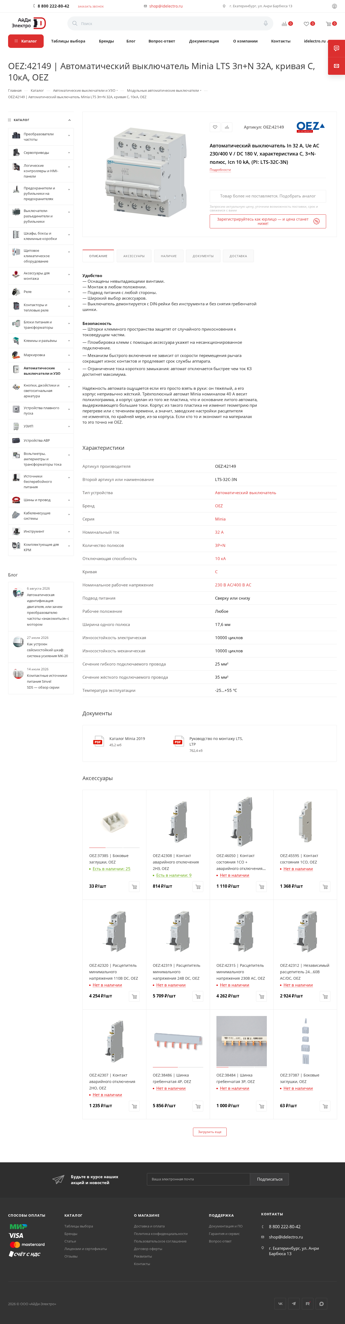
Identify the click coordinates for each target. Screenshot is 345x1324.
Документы (203, 256)
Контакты (142, 1263)
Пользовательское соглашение (160, 1241)
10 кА (220, 558)
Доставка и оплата (149, 1226)
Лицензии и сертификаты (85, 1248)
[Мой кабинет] (334, 6)
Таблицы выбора (78, 1226)
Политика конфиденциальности (161, 1233)
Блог (13, 575)
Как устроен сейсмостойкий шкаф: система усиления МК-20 (47, 650)
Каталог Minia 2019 (127, 738)
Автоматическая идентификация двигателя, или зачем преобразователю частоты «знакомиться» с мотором (48, 609)
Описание (98, 256)
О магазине (146, 1215)
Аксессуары (134, 256)
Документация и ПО (226, 1226)
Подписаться (269, 1179)
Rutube (307, 1303)
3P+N (220, 545)
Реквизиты (143, 1256)
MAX (321, 1303)
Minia (220, 519)
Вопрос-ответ (220, 1241)
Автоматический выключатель (245, 492)
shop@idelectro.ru (166, 6)
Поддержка (221, 1215)
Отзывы (71, 1256)
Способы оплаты (27, 1215)
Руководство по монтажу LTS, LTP (216, 741)
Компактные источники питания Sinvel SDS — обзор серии (47, 681)
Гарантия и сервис (224, 1233)
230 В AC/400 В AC (233, 584)
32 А (219, 532)
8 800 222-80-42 (53, 6)
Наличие (169, 256)
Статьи (70, 1241)
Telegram (294, 1303)
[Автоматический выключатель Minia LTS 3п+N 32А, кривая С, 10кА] (146, 172)
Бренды (70, 1233)
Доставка (238, 256)
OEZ (219, 505)
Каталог (73, 1215)
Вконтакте (280, 1303)
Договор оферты (148, 1248)
